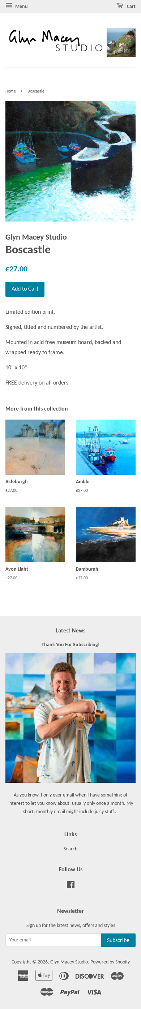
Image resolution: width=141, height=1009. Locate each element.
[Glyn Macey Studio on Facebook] (71, 886)
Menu (21, 6)
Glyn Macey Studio (69, 962)
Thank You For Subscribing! (71, 645)
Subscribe (118, 941)
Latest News (70, 631)
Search (70, 849)
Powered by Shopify (110, 962)
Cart (131, 6)
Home (10, 91)
